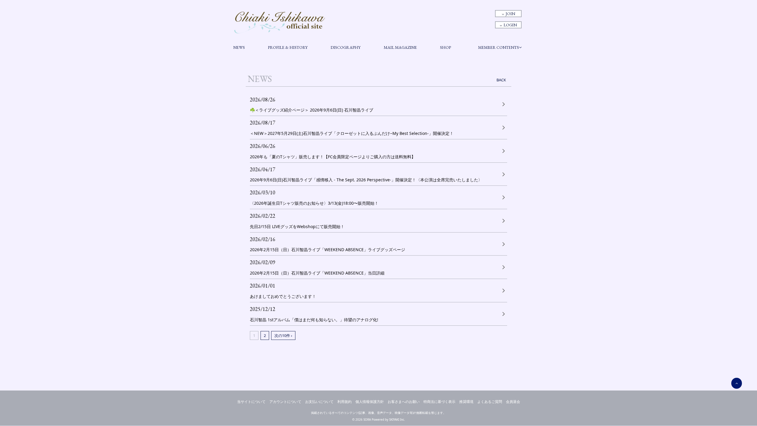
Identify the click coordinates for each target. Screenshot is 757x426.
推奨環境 (466, 401)
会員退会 (513, 401)
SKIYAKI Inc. (397, 419)
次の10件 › (283, 335)
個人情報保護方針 (369, 401)
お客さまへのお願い (404, 401)
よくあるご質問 (489, 401)
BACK (501, 80)
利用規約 (344, 401)
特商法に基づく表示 (439, 401)
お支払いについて (319, 401)
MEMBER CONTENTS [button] (498, 47)
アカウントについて (285, 401)
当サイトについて (251, 401)
